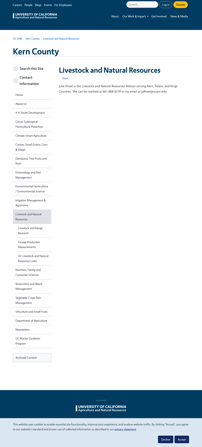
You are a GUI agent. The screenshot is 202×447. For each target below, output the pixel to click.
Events (48, 5)
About (115, 16)
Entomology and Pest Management (28, 174)
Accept (182, 439)
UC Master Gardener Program (27, 340)
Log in (165, 4)
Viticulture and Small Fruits (31, 311)
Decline (165, 439)
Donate (180, 4)
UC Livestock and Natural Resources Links (33, 258)
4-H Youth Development (30, 112)
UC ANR (17, 38)
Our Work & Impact (134, 16)
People (28, 5)
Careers (17, 5)
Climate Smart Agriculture (31, 135)
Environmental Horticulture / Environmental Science (31, 188)
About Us (21, 104)
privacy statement (125, 429)
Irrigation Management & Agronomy (30, 202)
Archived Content (26, 357)
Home (19, 95)
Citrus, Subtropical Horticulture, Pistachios (29, 124)
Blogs (38, 5)
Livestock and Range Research (30, 230)
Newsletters (22, 329)
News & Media (179, 16)
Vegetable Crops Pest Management (28, 300)
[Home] (35, 16)
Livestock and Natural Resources (28, 216)
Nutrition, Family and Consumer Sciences (28, 272)
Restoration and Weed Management (28, 286)
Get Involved (159, 16)
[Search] (156, 4)
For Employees (63, 5)
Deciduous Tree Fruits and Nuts (31, 161)
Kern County (33, 38)
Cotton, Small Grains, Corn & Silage (31, 147)
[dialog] (101, 432)
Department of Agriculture (31, 320)
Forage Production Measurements (29, 244)
